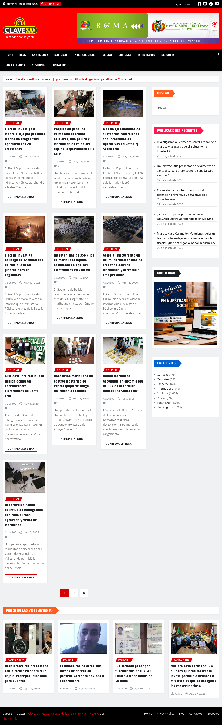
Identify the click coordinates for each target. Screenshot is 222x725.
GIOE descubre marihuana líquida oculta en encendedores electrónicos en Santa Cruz (24, 386)
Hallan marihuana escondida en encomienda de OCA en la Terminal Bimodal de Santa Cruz (123, 384)
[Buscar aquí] (218, 54)
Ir (212, 107)
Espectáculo (146, 55)
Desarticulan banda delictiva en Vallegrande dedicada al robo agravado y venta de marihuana (24, 515)
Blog (22, 55)
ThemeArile (10, 718)
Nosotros (38, 65)
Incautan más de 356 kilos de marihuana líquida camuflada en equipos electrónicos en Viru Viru (74, 263)
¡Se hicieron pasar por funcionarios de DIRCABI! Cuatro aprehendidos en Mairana (134, 674)
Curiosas (125, 55)
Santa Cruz (40, 55)
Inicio (8, 79)
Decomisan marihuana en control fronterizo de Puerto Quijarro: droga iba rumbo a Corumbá (73, 384)
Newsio (94, 713)
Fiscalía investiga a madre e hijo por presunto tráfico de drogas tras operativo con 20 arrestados (75, 79)
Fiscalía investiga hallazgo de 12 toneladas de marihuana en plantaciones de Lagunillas (24, 265)
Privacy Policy (165, 713)
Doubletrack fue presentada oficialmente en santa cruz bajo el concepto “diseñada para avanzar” (186, 170)
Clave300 (10, 156)
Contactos (59, 65)
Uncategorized (166, 407)
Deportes (168, 55)
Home (9, 55)
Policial (106, 55)
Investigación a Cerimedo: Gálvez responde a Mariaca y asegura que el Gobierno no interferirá (186, 146)
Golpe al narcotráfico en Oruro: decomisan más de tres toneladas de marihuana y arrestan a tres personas (122, 265)
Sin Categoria (15, 65)
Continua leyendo (21, 197)
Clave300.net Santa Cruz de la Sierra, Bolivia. (57, 713)
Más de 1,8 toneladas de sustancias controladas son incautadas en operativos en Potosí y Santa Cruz (121, 139)
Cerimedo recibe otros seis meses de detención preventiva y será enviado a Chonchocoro (182, 194)
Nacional (60, 55)
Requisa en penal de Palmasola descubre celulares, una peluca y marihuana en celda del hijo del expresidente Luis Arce (74, 141)
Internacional (84, 55)
